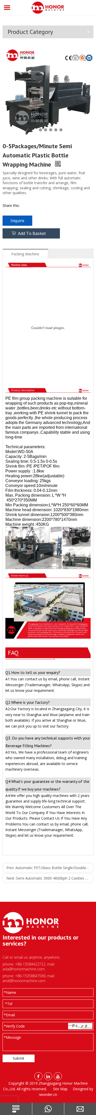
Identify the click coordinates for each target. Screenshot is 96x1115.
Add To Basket (32, 233)
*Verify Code (14, 1026)
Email (9, 1014)
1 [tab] (35, 129)
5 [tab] (55, 129)
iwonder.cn (48, 1094)
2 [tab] (40, 129)
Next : (49, 878)
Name (10, 992)
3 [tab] (45, 129)
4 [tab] (50, 129)
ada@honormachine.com (24, 969)
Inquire (17, 220)
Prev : (49, 867)
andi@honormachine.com (24, 980)
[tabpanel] (48, 91)
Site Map (60, 1088)
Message (12, 1037)
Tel (8, 1003)
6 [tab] (60, 129)
